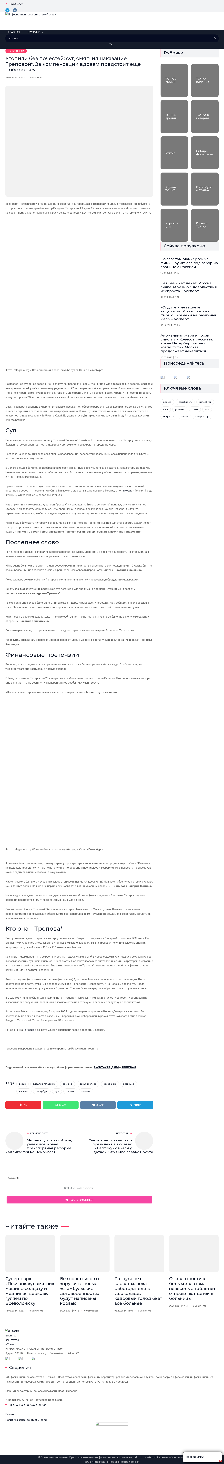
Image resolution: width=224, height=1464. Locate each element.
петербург (42, 1091)
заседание (110, 1084)
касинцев (128, 1084)
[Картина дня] (174, 225)
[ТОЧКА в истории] (205, 116)
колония (24, 1091)
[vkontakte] (15, 10)
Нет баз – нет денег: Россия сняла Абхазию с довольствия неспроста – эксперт (189, 287)
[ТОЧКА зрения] (174, 116)
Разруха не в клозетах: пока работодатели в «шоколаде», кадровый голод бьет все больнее (138, 1291)
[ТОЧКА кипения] (205, 80)
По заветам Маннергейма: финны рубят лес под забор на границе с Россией (189, 263)
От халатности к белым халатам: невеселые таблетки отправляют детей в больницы (192, 1288)
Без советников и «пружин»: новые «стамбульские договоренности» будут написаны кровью (79, 1291)
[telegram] (7, 10)
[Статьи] (174, 152)
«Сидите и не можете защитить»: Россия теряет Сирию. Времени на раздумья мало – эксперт (188, 313)
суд (57, 1091)
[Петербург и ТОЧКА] (205, 189)
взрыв (22, 1084)
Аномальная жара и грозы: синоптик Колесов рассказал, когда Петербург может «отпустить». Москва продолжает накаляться (188, 343)
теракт (70, 1091)
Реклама (10, 1414)
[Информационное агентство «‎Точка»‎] (112, 21)
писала (127, 490)
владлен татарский (44, 1084)
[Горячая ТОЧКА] (205, 225)
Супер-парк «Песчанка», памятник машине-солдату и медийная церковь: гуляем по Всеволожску (29, 1291)
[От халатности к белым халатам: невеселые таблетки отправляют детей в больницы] (194, 1253)
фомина (85, 1091)
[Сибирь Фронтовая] (205, 152)
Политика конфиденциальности (26, 1419)
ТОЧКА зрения (16, 51)
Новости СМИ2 (194, 1456)
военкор (67, 1084)
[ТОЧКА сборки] (174, 80)
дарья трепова (88, 1084)
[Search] (215, 38)
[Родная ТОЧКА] (174, 189)
